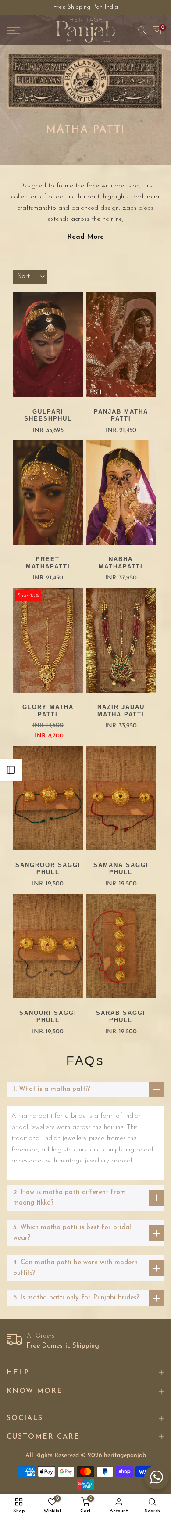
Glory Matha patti (48, 711)
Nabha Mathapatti (121, 563)
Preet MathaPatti (48, 563)
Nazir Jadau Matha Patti (121, 711)
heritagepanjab (125, 1455)
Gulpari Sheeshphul (48, 415)
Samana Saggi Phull (121, 869)
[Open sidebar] (11, 770)
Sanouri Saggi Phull (48, 1017)
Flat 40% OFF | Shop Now (85, 7)
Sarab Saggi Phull (121, 1017)
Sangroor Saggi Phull (48, 869)
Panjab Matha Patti (121, 415)
